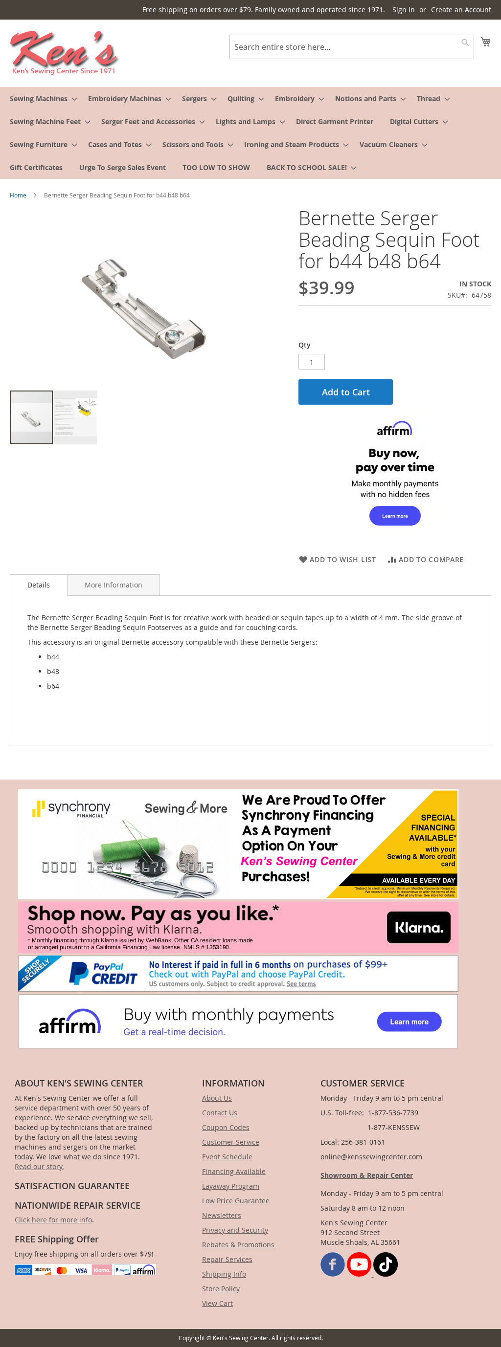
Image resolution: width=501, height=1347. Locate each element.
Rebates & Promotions (238, 1244)
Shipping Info (224, 1274)
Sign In (403, 9)
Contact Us (219, 1112)
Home (18, 195)
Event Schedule (227, 1156)
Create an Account (461, 9)
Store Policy (221, 1288)
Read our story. (39, 1166)
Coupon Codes (226, 1127)
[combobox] (351, 47)
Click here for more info (53, 1219)
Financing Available (234, 1171)
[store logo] (65, 53)
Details (38, 584)
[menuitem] (40, 98)
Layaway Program (230, 1186)
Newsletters (221, 1215)
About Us (217, 1098)
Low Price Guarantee (236, 1200)
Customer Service (230, 1142)
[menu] (250, 133)
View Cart (217, 1303)
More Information (113, 584)
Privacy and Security (235, 1230)
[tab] (39, 585)
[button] (75, 417)
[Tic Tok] (385, 1273)
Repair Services (227, 1259)
